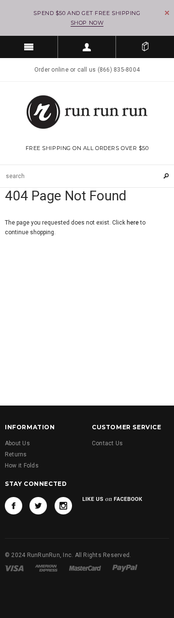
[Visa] (14, 567)
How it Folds (22, 465)
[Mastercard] (85, 567)
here (133, 222)
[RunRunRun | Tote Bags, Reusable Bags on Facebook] (13, 505)
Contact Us (107, 443)
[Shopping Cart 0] (145, 47)
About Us (17, 443)
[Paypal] (125, 567)
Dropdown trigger (87, 47)
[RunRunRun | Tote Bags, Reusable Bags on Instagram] (63, 505)
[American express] (46, 567)
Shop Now (87, 22)
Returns (16, 454)
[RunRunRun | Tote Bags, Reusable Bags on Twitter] (38, 505)
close (167, 13)
